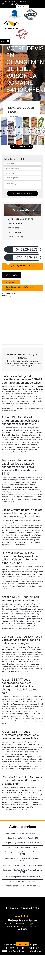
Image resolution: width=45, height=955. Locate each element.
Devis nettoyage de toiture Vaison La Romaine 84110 (22, 860)
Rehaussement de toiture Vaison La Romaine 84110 (22, 865)
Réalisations (22, 7)
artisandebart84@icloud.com (17, 4)
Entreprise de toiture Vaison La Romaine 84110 (22, 886)
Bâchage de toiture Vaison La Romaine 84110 (22, 838)
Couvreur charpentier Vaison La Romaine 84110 (22, 877)
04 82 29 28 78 (8, 1)
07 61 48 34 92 (30, 948)
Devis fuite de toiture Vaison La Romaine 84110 (22, 833)
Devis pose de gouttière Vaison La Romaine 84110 (22, 843)
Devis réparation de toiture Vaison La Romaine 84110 (22, 853)
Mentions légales (34, 951)
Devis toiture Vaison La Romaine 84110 (22, 881)
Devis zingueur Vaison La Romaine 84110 (22, 847)
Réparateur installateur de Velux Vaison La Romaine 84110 (22, 871)
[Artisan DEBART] (11, 24)
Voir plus (22, 944)
